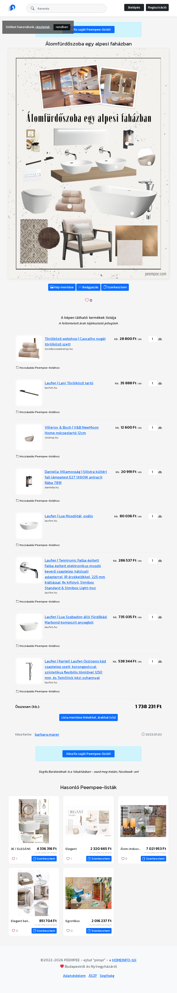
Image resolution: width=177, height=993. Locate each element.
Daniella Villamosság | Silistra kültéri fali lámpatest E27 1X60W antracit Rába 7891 (76, 477)
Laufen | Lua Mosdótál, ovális (69, 516)
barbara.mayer (47, 734)
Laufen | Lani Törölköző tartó (69, 383)
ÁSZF (92, 975)
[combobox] (66, 8)
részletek (42, 27)
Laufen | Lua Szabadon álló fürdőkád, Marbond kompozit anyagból (76, 619)
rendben (62, 27)
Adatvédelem (74, 975)
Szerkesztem (116, 287)
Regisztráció (157, 7)
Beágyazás (90, 287)
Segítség (107, 975)
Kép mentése (63, 287)
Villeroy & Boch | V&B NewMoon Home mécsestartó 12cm (72, 430)
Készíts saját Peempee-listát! (88, 29)
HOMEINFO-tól (124, 960)
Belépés (134, 7)
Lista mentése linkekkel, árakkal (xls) (88, 717)
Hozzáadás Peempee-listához (39, 368)
